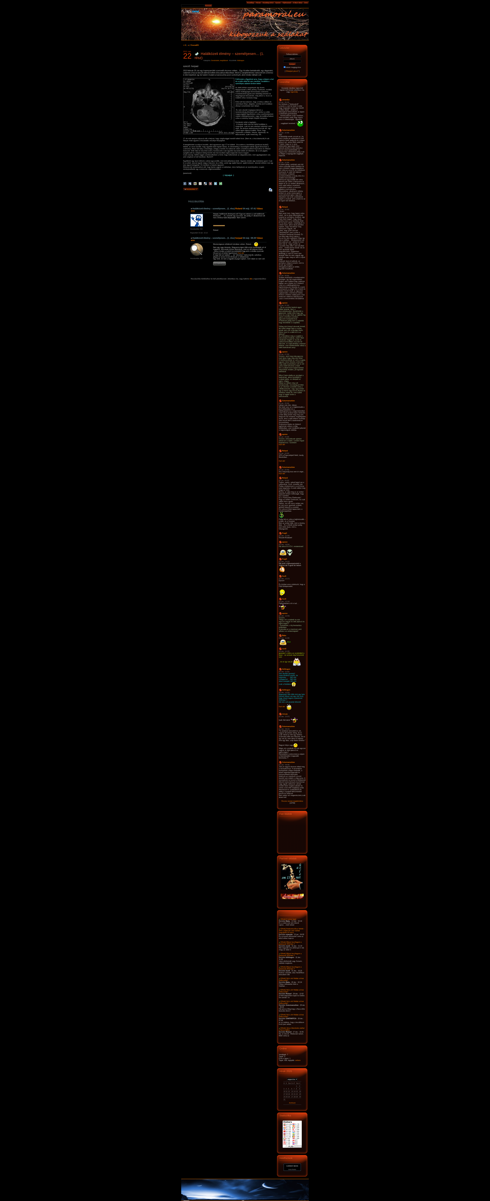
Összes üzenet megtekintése (292, 801)
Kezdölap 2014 (268, 3)
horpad (238, 238)
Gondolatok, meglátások (219, 60)
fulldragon (240, 60)
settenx (298, 1060)
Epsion (277, 3)
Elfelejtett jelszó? (292, 71)
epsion (284, 303)
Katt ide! (241, 253)
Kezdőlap (250, 3)
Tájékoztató (287, 3)
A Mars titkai (297, 3)
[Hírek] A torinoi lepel (288, 919)
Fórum (258, 3)
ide (251, 279)
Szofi (284, 576)
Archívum (292, 1103)
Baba (284, 635)
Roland (238, 209)
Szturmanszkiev (288, 130)
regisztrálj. (294, 92)
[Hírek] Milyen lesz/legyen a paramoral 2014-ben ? (290, 943)
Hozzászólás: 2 (191, 189)
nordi (284, 649)
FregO (284, 533)
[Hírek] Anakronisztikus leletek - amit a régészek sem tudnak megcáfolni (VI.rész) (291, 930)
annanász (286, 100)
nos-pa (284, 714)
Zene (306, 3)
